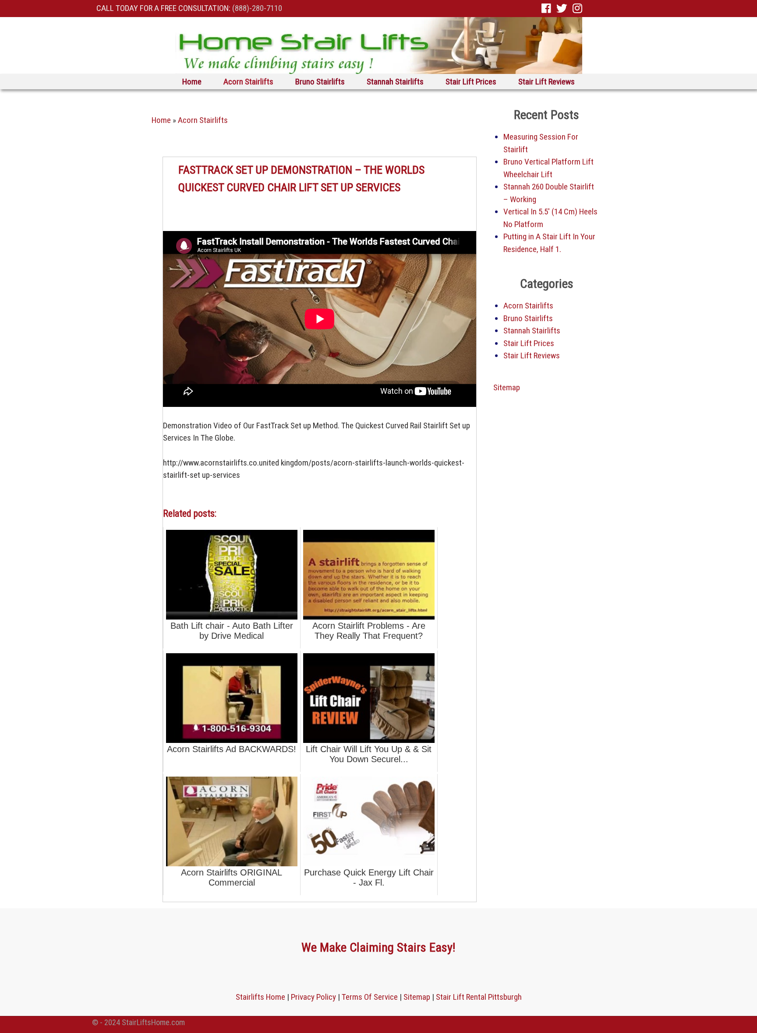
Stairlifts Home (260, 997)
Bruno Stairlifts (320, 82)
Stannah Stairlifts (395, 82)
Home (192, 82)
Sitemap (506, 387)
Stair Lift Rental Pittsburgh (479, 997)
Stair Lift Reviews (546, 82)
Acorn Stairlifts (248, 82)
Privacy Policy (313, 997)
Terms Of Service (370, 997)
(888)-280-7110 (257, 8)
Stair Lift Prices (471, 82)
